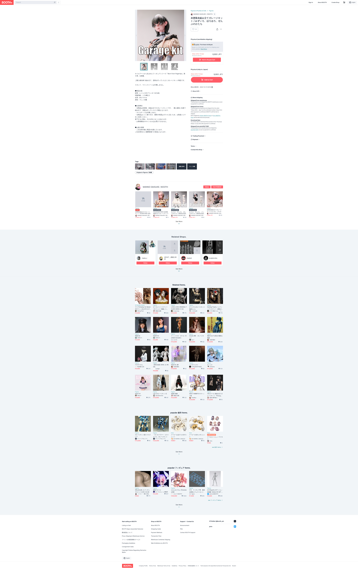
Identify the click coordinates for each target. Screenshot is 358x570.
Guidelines (174, 565)
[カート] (214, 14)
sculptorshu (213, 258)
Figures (211, 10)
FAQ (181, 529)
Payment (195, 139)
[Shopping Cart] (344, 2)
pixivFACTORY (194, 129)
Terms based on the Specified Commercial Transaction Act (215, 565)
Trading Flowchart (198, 136)
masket (189, 258)
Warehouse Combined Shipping (160, 539)
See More (179, 269)
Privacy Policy (182, 565)
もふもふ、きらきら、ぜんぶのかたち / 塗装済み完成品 (178, 212)
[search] (55, 2)
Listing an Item (126, 525)
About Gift (196, 91)
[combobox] (35, 2)
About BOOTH (322, 2)
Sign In (311, 2)
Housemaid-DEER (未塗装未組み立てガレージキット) (160, 212)
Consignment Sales (128, 546)
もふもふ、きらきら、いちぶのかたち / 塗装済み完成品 (196, 212)
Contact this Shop (196, 149)
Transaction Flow (156, 536)
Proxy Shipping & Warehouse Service (133, 536)
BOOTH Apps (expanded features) (132, 529)
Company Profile (143, 565)
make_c (144, 258)
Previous (136, 35)
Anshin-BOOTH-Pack (205, 115)
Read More (204, 49)
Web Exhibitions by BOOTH (159, 543)
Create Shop (335, 2)
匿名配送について (127, 532)
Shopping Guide (156, 529)
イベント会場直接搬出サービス (131, 539)
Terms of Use (152, 565)
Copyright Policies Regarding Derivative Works (134, 551)
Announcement (184, 525)
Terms (193, 146)
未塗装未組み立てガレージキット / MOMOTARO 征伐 (142, 212)
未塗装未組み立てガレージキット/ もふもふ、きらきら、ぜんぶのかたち (214, 210)
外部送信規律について (193, 565)
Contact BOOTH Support (187, 532)
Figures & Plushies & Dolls (198, 10)
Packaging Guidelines (128, 543)
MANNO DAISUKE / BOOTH (155, 187)
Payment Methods (156, 532)
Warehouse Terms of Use (163, 565)
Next (184, 35)
